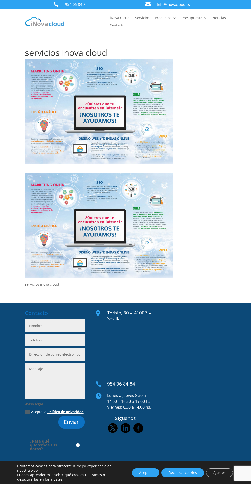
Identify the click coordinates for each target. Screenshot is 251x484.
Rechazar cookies (183, 472)
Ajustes (219, 472)
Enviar (71, 422)
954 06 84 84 (76, 4)
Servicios (142, 18)
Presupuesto (192, 18)
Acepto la (57, 411)
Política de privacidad (65, 411)
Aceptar (145, 472)
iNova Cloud (120, 18)
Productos (163, 18)
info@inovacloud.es (173, 4)
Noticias (219, 18)
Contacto (117, 25)
